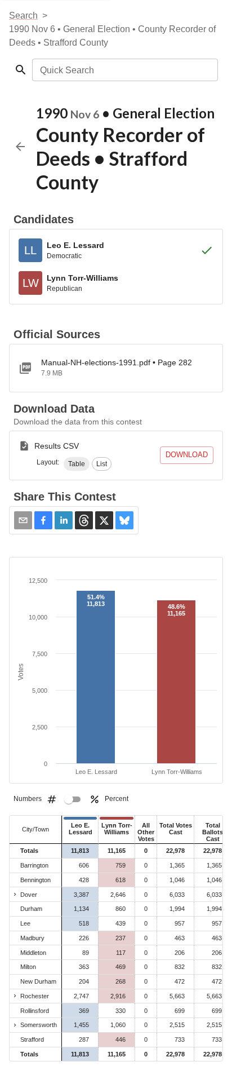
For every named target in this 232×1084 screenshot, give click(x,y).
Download (187, 454)
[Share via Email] (23, 520)
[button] (77, 464)
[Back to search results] (20, 146)
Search (23, 15)
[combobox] (124, 70)
